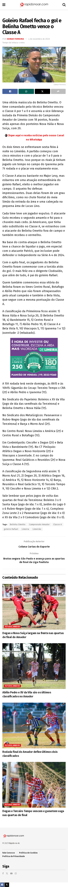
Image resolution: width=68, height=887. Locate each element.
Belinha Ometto (17, 524)
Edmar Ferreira (15, 39)
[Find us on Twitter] (7, 873)
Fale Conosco (8, 853)
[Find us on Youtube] (11, 873)
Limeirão (37, 529)
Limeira (25, 529)
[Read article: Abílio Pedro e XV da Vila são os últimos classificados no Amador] (34, 666)
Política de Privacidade (13, 856)
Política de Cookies (28, 853)
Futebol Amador (12, 627)
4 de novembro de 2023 (39, 39)
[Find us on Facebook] (3, 873)
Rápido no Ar (14, 843)
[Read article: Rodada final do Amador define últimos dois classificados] (34, 725)
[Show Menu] (3, 5)
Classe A (57, 524)
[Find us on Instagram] (16, 873)
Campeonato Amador (39, 524)
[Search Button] (64, 5)
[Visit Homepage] (34, 5)
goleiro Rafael (11, 529)
